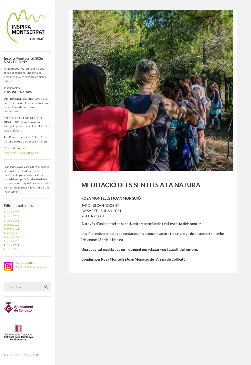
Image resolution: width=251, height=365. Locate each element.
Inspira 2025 (11, 212)
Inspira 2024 (11, 216)
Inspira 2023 (11, 220)
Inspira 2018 (11, 241)
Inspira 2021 (11, 228)
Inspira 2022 (11, 224)
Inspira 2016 (11, 249)
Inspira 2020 (11, 232)
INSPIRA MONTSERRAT (27, 355)
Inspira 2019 (11, 237)
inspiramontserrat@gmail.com (22, 152)
